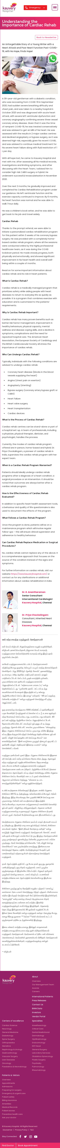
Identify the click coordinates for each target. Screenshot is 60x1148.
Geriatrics (6, 1046)
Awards (35, 988)
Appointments (8, 1083)
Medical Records (9, 1107)
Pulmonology (38, 1066)
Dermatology (38, 1035)
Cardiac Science (9, 1025)
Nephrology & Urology (12, 1049)
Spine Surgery (8, 1039)
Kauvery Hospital (31, 602)
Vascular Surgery (10, 1056)
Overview (36, 981)
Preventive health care (12, 1114)
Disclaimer (7, 1130)
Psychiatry (36, 1063)
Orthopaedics (8, 1042)
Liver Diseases (8, 1059)
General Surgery (39, 1049)
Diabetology (7, 1035)
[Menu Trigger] (55, 7)
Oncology (6, 1063)
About (35, 976)
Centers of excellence (13, 1020)
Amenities (6, 1103)
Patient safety (8, 1097)
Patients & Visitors (11, 1075)
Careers (36, 991)
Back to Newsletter (46, 37)
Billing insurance (9, 1100)
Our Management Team (43, 984)
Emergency (35, 7)
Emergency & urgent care (14, 1093)
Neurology (7, 1028)
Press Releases (39, 1000)
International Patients (42, 996)
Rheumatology (38, 1070)
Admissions (7, 1086)
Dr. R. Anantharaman (33, 592)
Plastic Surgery (38, 1059)
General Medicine (10, 1032)
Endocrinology (38, 1042)
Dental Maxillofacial (41, 1032)
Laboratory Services (41, 1053)
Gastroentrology (9, 1053)
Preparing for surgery (11, 1090)
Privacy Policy (21, 1130)
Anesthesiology (39, 1025)
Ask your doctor (9, 1117)
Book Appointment (28, 1145)
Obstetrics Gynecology (42, 1056)
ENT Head (36, 1046)
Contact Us (37, 1004)
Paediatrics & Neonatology (14, 1066)
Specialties (37, 1020)
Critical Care (37, 1028)
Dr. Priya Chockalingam (35, 614)
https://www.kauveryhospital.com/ (29, 573)
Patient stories (8, 1110)
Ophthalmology (39, 1039)
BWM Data (37, 1008)
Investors (36, 1012)
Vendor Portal (38, 1016)
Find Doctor (8, 1145)
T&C (32, 1130)
